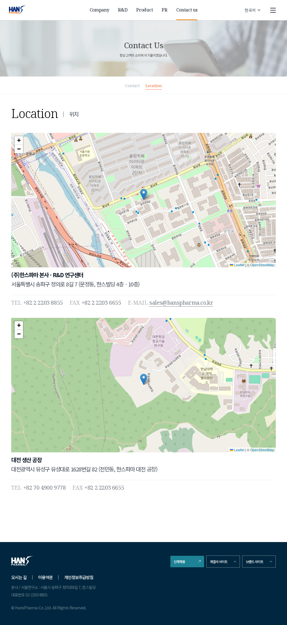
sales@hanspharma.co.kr (181, 302)
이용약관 (45, 577)
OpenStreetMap (262, 264)
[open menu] (273, 10)
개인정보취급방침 (78, 577)
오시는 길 (19, 577)
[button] (143, 194)
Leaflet (238, 264)
